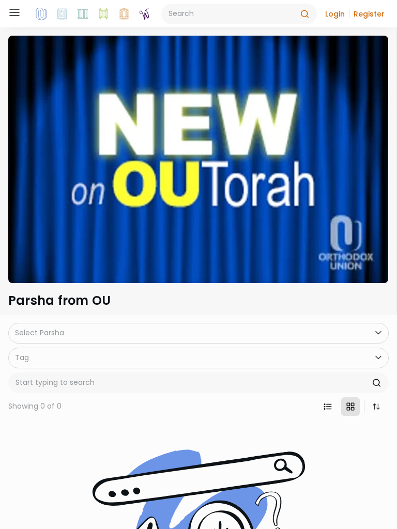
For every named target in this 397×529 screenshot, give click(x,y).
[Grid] (350, 406)
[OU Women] (144, 14)
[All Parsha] (103, 14)
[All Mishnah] (62, 14)
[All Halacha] (82, 14)
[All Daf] (124, 14)
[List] (327, 406)
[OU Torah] (41, 14)
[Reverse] (376, 406)
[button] (335, 14)
